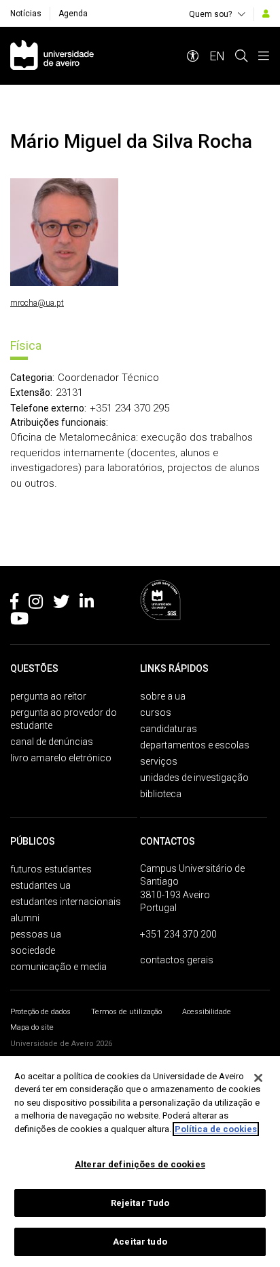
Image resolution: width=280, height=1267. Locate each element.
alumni (24, 917)
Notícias (25, 13)
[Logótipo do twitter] (61, 604)
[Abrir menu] (264, 55)
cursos (155, 712)
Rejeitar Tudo (140, 1203)
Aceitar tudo (140, 1241)
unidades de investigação (194, 777)
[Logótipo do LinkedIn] (87, 604)
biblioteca (160, 793)
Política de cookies (216, 1129)
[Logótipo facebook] (14, 604)
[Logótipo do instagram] (36, 604)
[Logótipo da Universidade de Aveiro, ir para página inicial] (52, 56)
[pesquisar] (241, 56)
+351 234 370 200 (178, 934)
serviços (158, 761)
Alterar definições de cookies (140, 1164)
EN (217, 56)
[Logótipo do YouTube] (19, 621)
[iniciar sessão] (266, 13)
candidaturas (168, 728)
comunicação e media (58, 966)
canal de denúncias (51, 741)
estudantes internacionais (65, 901)
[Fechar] (258, 1078)
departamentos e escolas (194, 745)
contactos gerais (176, 959)
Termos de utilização (126, 1011)
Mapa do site (32, 1027)
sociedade (32, 950)
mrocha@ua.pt (37, 303)
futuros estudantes (51, 869)
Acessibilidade (206, 1011)
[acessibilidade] (193, 56)
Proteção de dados (40, 1011)
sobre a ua (163, 696)
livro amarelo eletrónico (60, 757)
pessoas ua (35, 934)
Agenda (73, 13)
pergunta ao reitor (48, 696)
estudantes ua (40, 885)
